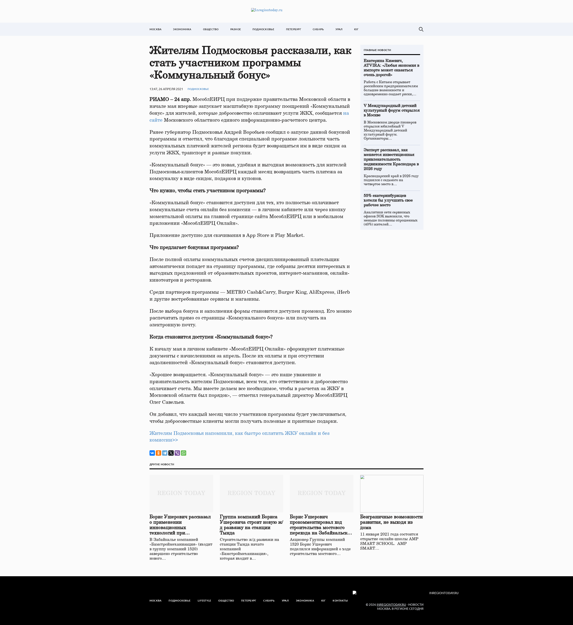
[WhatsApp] (183, 453)
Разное (235, 29)
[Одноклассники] (158, 453)
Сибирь (318, 29)
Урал (339, 29)
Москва (155, 29)
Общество (211, 29)
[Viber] (177, 453)
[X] (171, 453)
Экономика (182, 29)
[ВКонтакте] (152, 453)
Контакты (340, 600)
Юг (356, 29)
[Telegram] (164, 453)
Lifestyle (204, 600)
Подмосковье (263, 29)
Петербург (293, 29)
